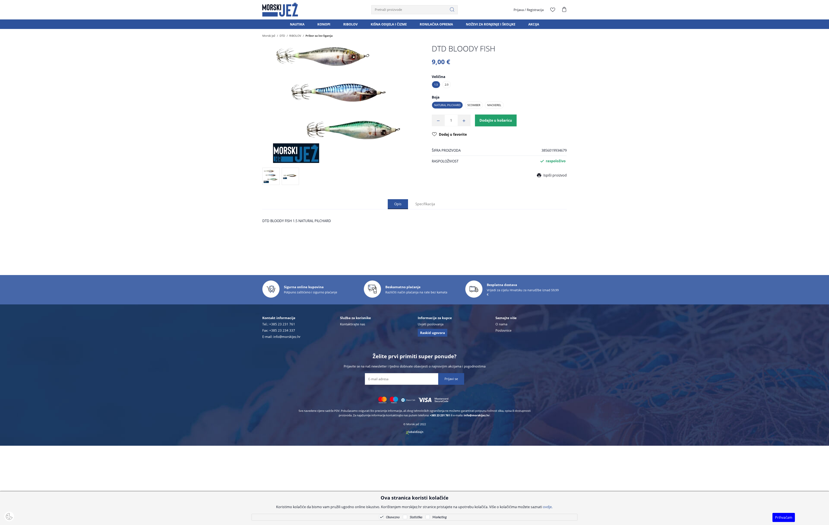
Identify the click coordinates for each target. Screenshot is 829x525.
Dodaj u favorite (453, 134)
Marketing (439, 517)
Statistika (416, 517)
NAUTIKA (297, 24)
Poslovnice (503, 330)
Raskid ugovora (432, 333)
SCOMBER (473, 105)
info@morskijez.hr (287, 336)
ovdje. (548, 506)
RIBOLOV (350, 24)
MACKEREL (494, 105)
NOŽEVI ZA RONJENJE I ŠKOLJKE (490, 24)
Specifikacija (425, 204)
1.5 (436, 84)
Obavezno (393, 517)
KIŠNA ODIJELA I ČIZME (389, 24)
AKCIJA (533, 24)
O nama (501, 324)
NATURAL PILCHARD (447, 105)
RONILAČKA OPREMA (436, 24)
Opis (398, 204)
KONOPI (323, 24)
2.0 (446, 84)
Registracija (535, 10)
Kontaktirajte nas (352, 324)
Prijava (519, 10)
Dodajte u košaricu (495, 120)
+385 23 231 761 (282, 324)
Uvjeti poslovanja (430, 324)
